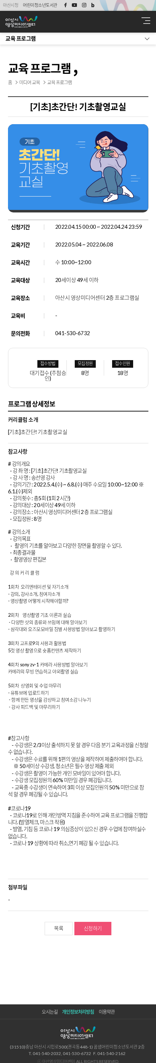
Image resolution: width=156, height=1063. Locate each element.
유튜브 (74, 5)
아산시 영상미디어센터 (61, 22)
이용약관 (107, 1012)
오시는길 (50, 1012)
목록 (58, 928)
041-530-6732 (72, 333)
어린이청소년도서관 (40, 5)
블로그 (93, 5)
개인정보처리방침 (78, 1012)
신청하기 (93, 928)
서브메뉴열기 (78, 39)
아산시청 (10, 5)
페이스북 (64, 5)
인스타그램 (84, 5)
